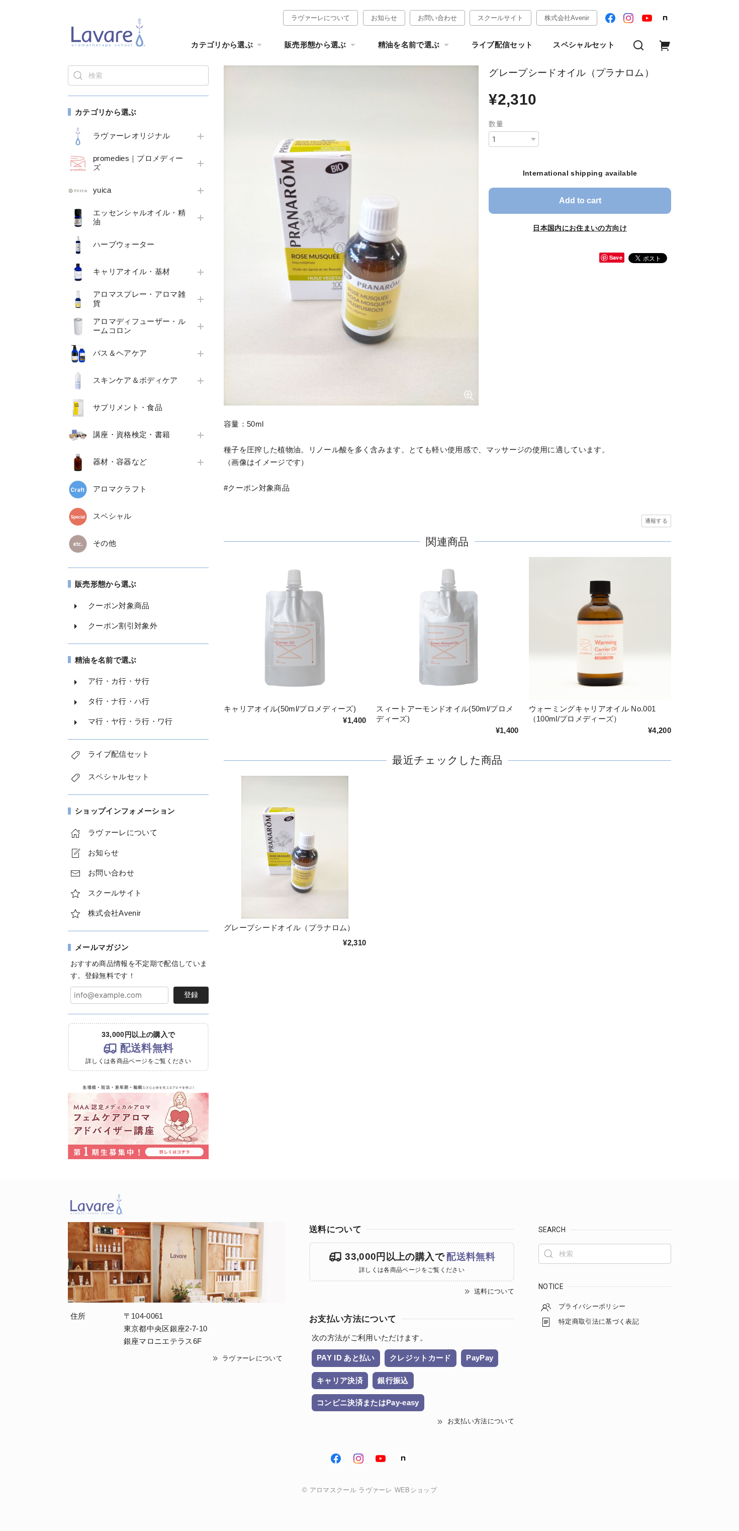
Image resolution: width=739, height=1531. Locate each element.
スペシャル (112, 516)
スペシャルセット (584, 45)
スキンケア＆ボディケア (135, 380)
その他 (104, 543)
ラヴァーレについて (320, 18)
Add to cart (580, 200)
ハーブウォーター (124, 244)
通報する (656, 521)
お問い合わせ (437, 18)
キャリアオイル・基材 (131, 272)
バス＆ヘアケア (120, 353)
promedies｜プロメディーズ (138, 163)
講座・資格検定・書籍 (131, 435)
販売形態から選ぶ (315, 45)
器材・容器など (120, 462)
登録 (191, 995)
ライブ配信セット (502, 45)
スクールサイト (500, 18)
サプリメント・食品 (127, 408)
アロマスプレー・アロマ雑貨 (139, 298)
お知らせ (384, 18)
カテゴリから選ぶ (222, 45)
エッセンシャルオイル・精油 (139, 217)
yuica (102, 190)
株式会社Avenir (566, 18)
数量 (496, 124)
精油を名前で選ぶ (409, 45)
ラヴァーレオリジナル (131, 136)
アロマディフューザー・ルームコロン (139, 326)
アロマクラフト (120, 489)
